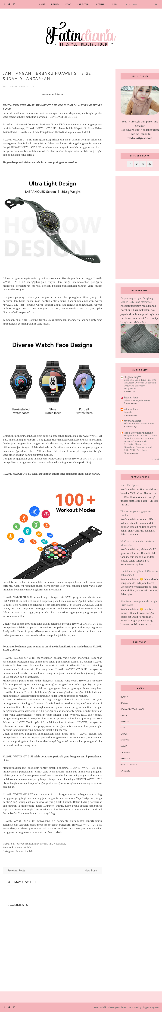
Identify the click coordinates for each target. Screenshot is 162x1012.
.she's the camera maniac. (138, 432)
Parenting (84, 4)
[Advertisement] (140, 227)
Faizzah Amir (131, 397)
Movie (124, 746)
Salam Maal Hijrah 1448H (137, 400)
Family (124, 715)
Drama (124, 703)
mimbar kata (131, 409)
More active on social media (139, 423)
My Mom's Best (132, 420)
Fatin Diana (11, 86)
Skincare (125, 770)
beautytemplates (117, 1007)
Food (68, 4)
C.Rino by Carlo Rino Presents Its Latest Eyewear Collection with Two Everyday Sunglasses (140, 384)
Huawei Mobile (23, 847)
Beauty (55, 4)
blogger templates (150, 1007)
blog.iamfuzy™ (132, 377)
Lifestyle (125, 739)
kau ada (128, 411)
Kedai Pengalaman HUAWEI (49, 132)
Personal (126, 758)
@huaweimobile (24, 851)
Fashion (125, 721)
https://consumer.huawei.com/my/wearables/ (40, 843)
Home (42, 4)
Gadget (125, 733)
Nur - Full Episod (130, 485)
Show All (155, 459)
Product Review (129, 764)
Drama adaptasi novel (132, 709)
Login (114, 4)
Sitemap (100, 4)
